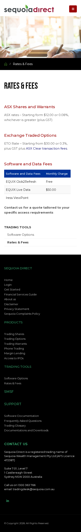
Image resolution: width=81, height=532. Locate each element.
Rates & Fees (18, 242)
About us (10, 299)
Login (8, 284)
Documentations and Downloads (26, 430)
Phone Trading (14, 348)
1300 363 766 (27, 485)
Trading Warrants (15, 343)
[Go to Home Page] (5, 64)
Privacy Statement (16, 309)
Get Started (12, 289)
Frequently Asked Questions (23, 420)
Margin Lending (14, 353)
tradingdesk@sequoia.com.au (33, 489)
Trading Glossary (15, 425)
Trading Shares (14, 334)
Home (8, 280)
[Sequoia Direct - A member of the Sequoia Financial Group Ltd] (29, 9)
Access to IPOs (13, 358)
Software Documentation (21, 415)
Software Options (20, 235)
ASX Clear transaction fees (46, 148)
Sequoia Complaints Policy (22, 313)
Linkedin (8, 501)
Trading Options (15, 338)
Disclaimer (11, 304)
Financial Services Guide (20, 294)
